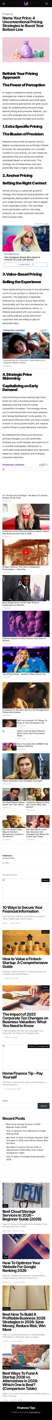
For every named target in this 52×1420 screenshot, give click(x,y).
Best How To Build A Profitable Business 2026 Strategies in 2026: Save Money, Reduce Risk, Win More (27, 1140)
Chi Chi (5, 1341)
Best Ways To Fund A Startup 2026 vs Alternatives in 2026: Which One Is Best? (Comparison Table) (24, 1150)
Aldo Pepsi (6, 1231)
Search (5, 1101)
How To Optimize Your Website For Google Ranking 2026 (26, 1132)
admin (4, 923)
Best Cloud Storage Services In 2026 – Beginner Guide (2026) (24, 1125)
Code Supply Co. (35, 1412)
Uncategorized (43, 1046)
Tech (5, 1206)
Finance (7, 14)
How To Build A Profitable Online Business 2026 (25, 1158)
